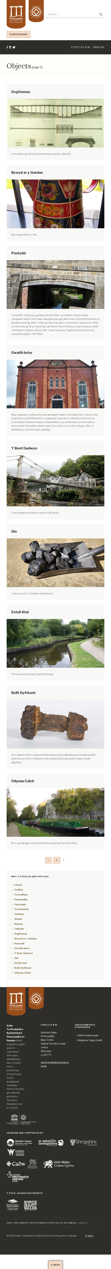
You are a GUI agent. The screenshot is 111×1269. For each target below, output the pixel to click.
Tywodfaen (21, 894)
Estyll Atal (20, 612)
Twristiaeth (21, 909)
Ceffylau (19, 928)
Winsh (18, 918)
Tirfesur (19, 914)
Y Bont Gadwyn (24, 448)
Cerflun (18, 889)
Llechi (18, 884)
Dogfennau (20, 92)
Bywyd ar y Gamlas (27, 172)
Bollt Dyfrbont (23, 693)
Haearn (18, 923)
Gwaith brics (21, 353)
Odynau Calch (22, 781)
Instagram (10, 63)
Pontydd (18, 253)
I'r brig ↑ (89, 1235)
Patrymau (20, 904)
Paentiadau (20, 899)
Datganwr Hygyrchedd (89, 1040)
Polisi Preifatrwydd (87, 1035)
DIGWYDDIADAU (18, 34)
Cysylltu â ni (80, 47)
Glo (14, 531)
